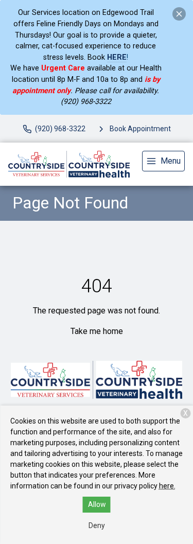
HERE (117, 57)
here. (167, 486)
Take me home (97, 331)
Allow (97, 504)
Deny (97, 525)
